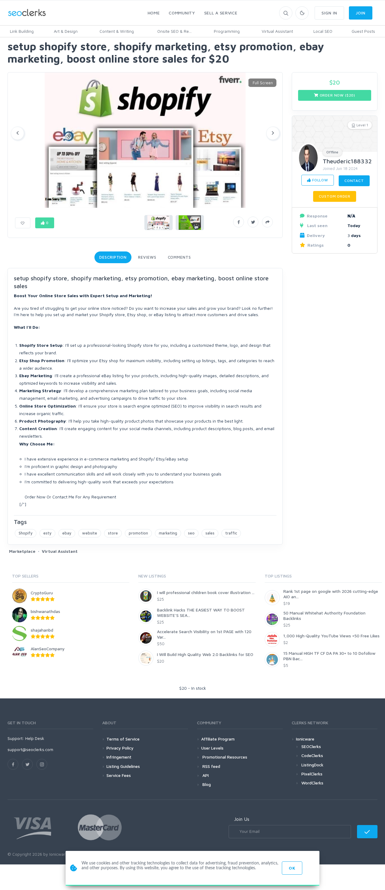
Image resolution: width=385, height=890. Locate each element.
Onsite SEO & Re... (174, 31)
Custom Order (334, 196)
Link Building (22, 31)
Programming (227, 31)
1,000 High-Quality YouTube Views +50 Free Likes (331, 635)
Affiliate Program (218, 738)
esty (47, 533)
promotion (138, 533)
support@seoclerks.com (30, 749)
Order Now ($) (337, 95)
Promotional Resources (224, 756)
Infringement (118, 756)
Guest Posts (363, 31)
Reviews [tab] (147, 257)
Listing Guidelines (123, 766)
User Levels (212, 747)
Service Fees (118, 775)
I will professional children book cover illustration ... (205, 592)
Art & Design (66, 31)
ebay (66, 533)
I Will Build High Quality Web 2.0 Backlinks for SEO (205, 654)
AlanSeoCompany (48, 648)
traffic (231, 533)
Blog (206, 784)
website (89, 533)
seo (191, 533)
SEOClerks (311, 746)
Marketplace (22, 551)
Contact (354, 180)
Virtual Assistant (277, 31)
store (113, 533)
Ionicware (305, 738)
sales (209, 533)
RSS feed (210, 766)
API (205, 775)
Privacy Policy (120, 747)
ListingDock (312, 764)
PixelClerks (311, 773)
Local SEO (322, 31)
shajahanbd (42, 630)
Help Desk (34, 738)
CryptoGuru (42, 592)
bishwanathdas (45, 611)
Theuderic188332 (347, 161)
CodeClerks (312, 755)
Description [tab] (113, 257)
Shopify (25, 533)
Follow (319, 180)
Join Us (241, 819)
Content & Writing (117, 31)
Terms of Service (123, 738)
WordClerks (312, 782)
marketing (168, 533)
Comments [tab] (179, 257)
